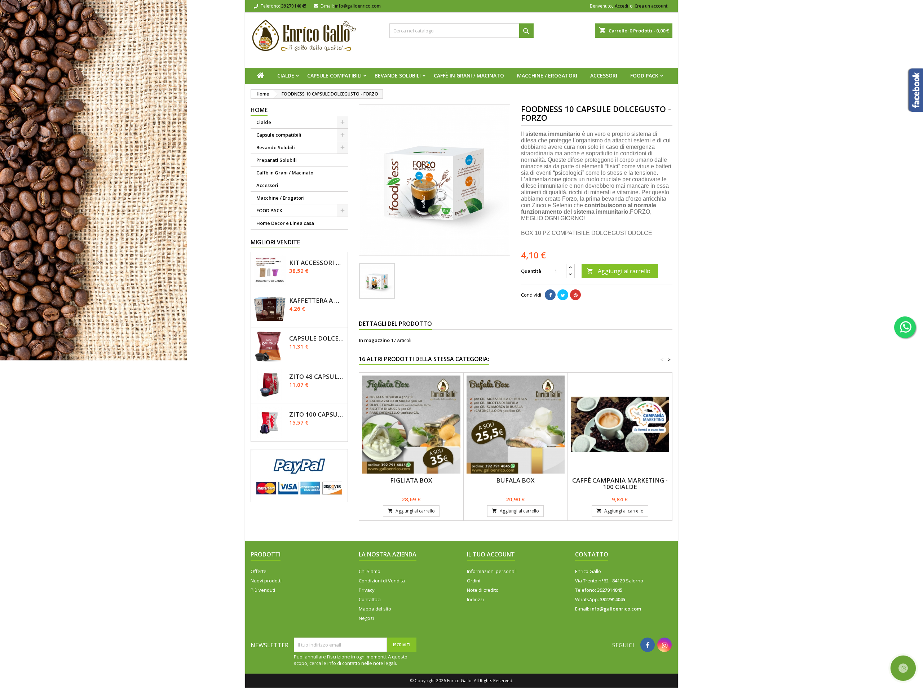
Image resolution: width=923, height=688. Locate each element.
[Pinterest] (575, 294)
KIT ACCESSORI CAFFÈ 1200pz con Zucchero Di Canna (317, 262)
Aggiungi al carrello (618, 271)
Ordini (473, 580)
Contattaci (370, 599)
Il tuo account (491, 554)
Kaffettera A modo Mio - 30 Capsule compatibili (317, 300)
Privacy (367, 590)
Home (259, 110)
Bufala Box (515, 480)
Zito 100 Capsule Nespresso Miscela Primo (317, 414)
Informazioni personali (492, 571)
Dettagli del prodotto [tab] (395, 324)
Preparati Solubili (276, 160)
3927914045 (293, 6)
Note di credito (483, 590)
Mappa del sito (375, 608)
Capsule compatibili (334, 75)
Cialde (285, 75)
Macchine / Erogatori (547, 75)
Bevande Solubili (398, 75)
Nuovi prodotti (266, 580)
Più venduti (263, 590)
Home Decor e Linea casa (285, 223)
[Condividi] (550, 294)
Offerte (258, 571)
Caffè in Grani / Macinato (469, 75)
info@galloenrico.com (358, 6)
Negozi (366, 618)
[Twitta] (562, 294)
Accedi (621, 6)
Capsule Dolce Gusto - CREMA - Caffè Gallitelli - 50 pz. (317, 338)
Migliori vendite (275, 242)
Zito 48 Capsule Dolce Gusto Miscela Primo (317, 376)
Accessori (603, 75)
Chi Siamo (369, 571)
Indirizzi (475, 599)
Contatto (591, 554)
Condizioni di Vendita (382, 580)
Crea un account (651, 6)
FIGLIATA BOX (411, 480)
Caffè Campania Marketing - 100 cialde (620, 483)
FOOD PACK (644, 75)
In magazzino (374, 340)
